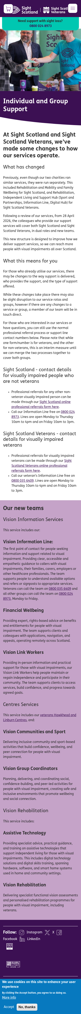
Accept (9, 1007)
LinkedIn (33, 939)
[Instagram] (21, 932)
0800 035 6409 (22, 481)
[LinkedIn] (22, 939)
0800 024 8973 (40, 26)
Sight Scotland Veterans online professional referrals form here (41, 466)
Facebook (10, 939)
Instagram (34, 932)
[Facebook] (59, 932)
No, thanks (27, 1007)
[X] (47, 932)
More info (9, 997)
